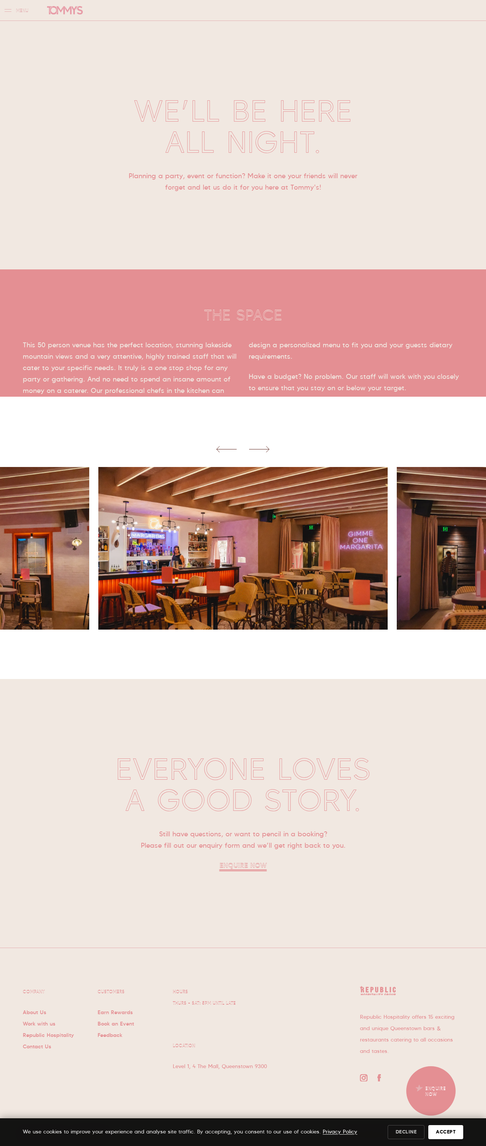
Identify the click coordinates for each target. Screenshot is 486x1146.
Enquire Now (243, 866)
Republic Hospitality (48, 1035)
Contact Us (37, 1046)
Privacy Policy (340, 1132)
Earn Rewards (115, 1012)
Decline (406, 1132)
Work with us (39, 1024)
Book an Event (116, 1024)
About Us (34, 1012)
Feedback (110, 1035)
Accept (446, 1132)
